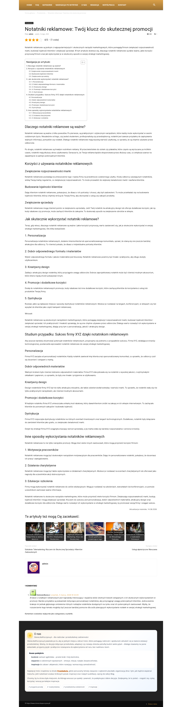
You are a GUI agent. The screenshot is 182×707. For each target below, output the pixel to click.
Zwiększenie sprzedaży (40, 76)
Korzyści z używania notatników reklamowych (46, 69)
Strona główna (30, 13)
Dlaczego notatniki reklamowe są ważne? (44, 66)
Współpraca (109, 5)
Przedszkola (41, 13)
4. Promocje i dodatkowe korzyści (44, 89)
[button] (154, 5)
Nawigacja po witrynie (67, 5)
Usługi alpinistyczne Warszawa (144, 549)
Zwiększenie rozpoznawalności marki (44, 71)
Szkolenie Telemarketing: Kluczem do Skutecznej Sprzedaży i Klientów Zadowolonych (53, 550)
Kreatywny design (38, 102)
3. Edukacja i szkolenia (40, 118)
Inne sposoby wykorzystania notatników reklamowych (50, 110)
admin (31, 34)
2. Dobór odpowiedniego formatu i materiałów (48, 84)
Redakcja (94, 5)
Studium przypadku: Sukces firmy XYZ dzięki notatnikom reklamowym (56, 95)
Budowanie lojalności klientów (42, 74)
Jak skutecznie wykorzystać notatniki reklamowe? (48, 79)
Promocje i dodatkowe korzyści (43, 105)
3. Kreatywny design (39, 87)
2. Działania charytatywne (41, 115)
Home (29, 5)
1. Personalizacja (37, 82)
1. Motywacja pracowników (41, 113)
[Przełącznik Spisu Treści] (81, 62)
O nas (84, 5)
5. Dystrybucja (37, 92)
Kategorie (47, 5)
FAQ (37, 5)
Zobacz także (152, 704)
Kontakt (122, 5)
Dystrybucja (36, 107)
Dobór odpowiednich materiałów (43, 100)
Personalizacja (36, 97)
